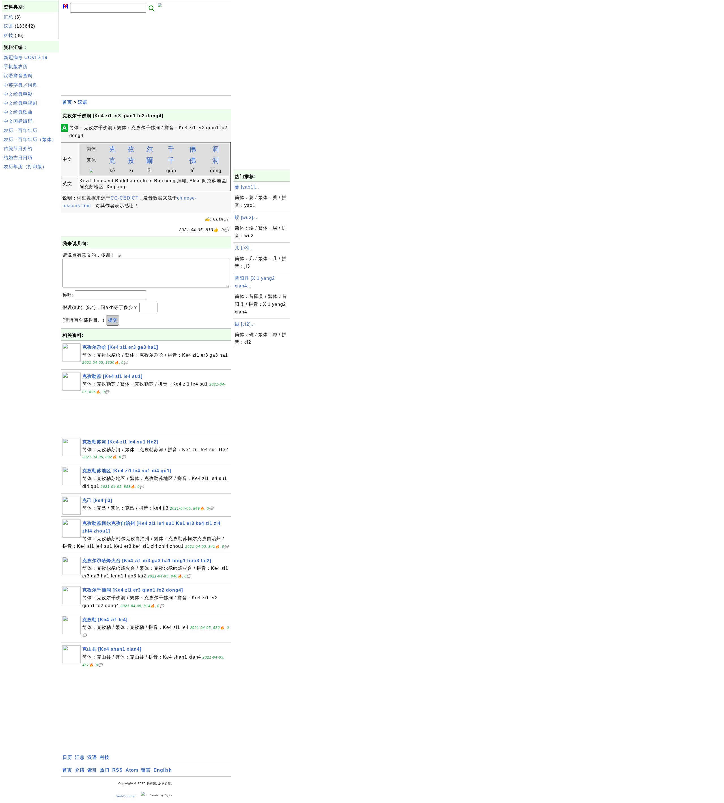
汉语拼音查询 (18, 75)
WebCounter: (127, 796)
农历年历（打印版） (25, 166)
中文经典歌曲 (18, 112)
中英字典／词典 (20, 85)
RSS (117, 770)
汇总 (8, 17)
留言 (146, 770)
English (163, 770)
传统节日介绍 (18, 148)
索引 (92, 770)
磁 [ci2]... (245, 324)
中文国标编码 (18, 121)
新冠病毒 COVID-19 (26, 57)
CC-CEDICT (125, 198)
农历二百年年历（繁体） (30, 139)
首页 (67, 102)
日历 (67, 757)
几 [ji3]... (244, 247)
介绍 (80, 770)
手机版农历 (16, 66)
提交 (112, 320)
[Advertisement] (30, 257)
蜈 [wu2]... (246, 217)
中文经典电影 (18, 94)
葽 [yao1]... (247, 187)
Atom (132, 770)
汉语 (8, 26)
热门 (104, 770)
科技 (8, 35)
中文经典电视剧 (20, 103)
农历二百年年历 (20, 130)
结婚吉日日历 (18, 157)
